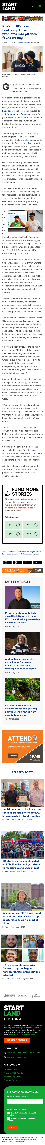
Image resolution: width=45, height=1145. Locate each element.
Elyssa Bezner (24, 42)
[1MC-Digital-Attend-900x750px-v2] (22, 731)
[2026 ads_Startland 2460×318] (22, 18)
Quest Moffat (34, 143)
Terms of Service (19, 1142)
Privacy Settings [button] (20, 1139)
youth (37, 554)
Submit (13, 1127)
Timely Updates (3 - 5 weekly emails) (22, 1114)
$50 (29, 534)
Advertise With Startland (14, 1073)
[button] (33, 6)
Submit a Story (10, 1080)
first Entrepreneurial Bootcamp (16, 114)
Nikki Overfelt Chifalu (13, 871)
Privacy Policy (32, 1139)
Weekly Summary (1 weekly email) (21, 1119)
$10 (10, 534)
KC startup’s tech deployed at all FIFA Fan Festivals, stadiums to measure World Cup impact (21, 864)
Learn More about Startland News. (22, 1035)
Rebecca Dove (28, 554)
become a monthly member (19, 508)
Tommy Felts (9, 927)
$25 (29, 525)
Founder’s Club (10, 1070)
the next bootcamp (11, 469)
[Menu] (40, 6)
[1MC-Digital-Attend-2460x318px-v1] (22, 570)
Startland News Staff (12, 820)
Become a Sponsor (12, 1077)
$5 (10, 525)
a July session (32, 450)
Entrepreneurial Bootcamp (19, 552)
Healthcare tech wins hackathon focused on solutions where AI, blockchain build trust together (22, 813)
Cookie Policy (7, 1142)
